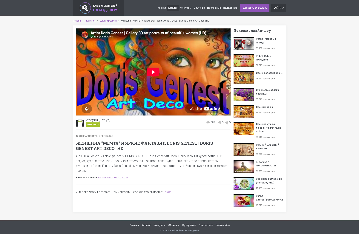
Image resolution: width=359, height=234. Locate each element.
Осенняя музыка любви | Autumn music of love (268, 128)
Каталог (172, 7)
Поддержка (230, 7)
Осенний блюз (264, 107)
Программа (214, 7)
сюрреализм (105, 177)
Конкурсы (185, 7)
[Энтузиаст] (80, 122)
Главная (161, 7)
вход (168, 192)
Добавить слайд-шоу (255, 7)
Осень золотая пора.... (269, 73)
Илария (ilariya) (98, 120)
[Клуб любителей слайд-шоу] (98, 8)
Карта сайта (223, 225)
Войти (278, 7)
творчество (121, 177)
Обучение (199, 7)
